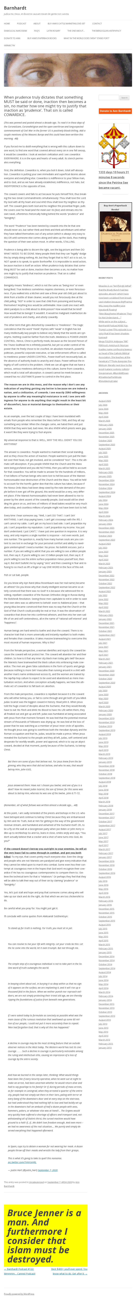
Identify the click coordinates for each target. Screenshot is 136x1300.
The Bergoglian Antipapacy (106, 30)
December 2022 (106, 575)
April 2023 (103, 559)
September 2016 (107, 873)
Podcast (21, 23)
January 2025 (105, 476)
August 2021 (105, 639)
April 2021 (103, 654)
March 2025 (104, 468)
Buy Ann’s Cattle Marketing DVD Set (66, 23)
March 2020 (104, 706)
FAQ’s (36, 30)
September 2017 (107, 825)
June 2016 (103, 885)
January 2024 (105, 523)
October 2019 (105, 726)
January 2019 (105, 762)
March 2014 (104, 992)
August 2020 (105, 686)
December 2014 (106, 956)
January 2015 (105, 952)
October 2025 (105, 440)
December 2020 (106, 670)
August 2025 (105, 448)
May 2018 (103, 793)
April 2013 (103, 1035)
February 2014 (106, 996)
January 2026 (105, 428)
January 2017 (105, 857)
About (37, 23)
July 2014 (103, 976)
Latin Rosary (53, 30)
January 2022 (105, 619)
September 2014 (107, 968)
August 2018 (105, 781)
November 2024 (106, 484)
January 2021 (105, 666)
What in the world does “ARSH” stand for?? (86, 38)
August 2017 (105, 829)
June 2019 (103, 742)
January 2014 (105, 1000)
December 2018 (106, 765)
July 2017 (103, 833)
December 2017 (106, 813)
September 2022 (107, 587)
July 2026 (103, 404)
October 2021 (105, 631)
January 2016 (105, 904)
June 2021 (103, 646)
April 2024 (103, 512)
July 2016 (103, 881)
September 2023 (107, 539)
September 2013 (107, 1015)
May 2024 (103, 508)
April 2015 (103, 940)
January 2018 (105, 809)
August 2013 (105, 1019)
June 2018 (103, 789)
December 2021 (106, 623)
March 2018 (104, 801)
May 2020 (103, 698)
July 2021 (103, 642)
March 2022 (104, 611)
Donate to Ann (12, 38)
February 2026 (106, 424)
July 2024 (103, 500)
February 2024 (106, 519)
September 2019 (107, 730)
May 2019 (103, 746)
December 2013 (106, 1004)
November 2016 (106, 865)
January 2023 (105, 571)
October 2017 (105, 821)
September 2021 (107, 635)
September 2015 (107, 920)
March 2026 (104, 420)
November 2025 (106, 436)
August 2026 (105, 400)
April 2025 (103, 464)
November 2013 (106, 1008)
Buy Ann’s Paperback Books (42, 38)
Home (7, 23)
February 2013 (106, 1043)
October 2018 (105, 773)
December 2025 (106, 432)
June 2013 (103, 1027)
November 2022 (106, 579)
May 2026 (103, 412)
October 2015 (105, 916)
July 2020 (103, 690)
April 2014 (103, 988)
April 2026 (103, 416)
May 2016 (103, 888)
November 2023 (106, 531)
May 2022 (103, 603)
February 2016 (106, 900)
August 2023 (105, 543)
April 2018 (103, 797)
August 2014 (105, 972)
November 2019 (106, 722)
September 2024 (107, 492)
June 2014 (103, 980)
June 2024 (103, 504)
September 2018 (107, 777)
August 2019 (105, 734)
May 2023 (103, 555)
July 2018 (103, 785)
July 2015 (103, 928)
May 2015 (103, 936)
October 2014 (105, 964)
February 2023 (106, 567)
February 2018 (106, 805)
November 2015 (106, 912)
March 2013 (104, 1039)
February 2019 (106, 758)
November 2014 (106, 960)
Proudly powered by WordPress (19, 1294)
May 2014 (103, 984)
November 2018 (106, 769)
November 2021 (106, 627)
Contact (97, 23)
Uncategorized (36, 1182)
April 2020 (103, 702)
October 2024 (105, 488)
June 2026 (103, 408)
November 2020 (106, 674)
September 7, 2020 (48, 1170)
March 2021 (104, 658)
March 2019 (104, 754)
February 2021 (106, 662)
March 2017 (104, 849)
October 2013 (105, 1012)
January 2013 (105, 1047)
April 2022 (103, 607)
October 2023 (105, 535)
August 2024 (105, 496)
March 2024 (104, 516)
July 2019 (103, 738)
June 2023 (103, 551)
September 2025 (107, 444)
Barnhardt (15, 8)
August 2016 (105, 877)
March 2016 (104, 896)
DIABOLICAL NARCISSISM (15, 30)
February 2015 (106, 948)
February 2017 (106, 853)
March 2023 (104, 563)
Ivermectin (9, 45)
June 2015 (103, 932)
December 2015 (106, 908)
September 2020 (107, 682)
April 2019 (103, 750)
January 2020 (105, 714)
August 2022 (105, 591)
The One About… (76, 30)
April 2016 (103, 892)
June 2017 (103, 837)
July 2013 (103, 1023)
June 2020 (103, 694)
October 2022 (105, 583)
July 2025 (103, 452)
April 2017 (103, 845)
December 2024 (106, 480)
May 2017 (103, 841)
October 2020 (105, 678)
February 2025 (106, 472)
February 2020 (106, 710)
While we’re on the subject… (113, 321)
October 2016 (105, 869)
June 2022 (103, 599)
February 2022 (106, 615)
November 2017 (106, 817)
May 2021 (103, 650)
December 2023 (106, 527)
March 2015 (104, 944)
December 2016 (106, 861)
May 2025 (103, 460)
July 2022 (103, 595)
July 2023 (103, 547)
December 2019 (106, 718)
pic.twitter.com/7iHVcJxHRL (22, 1162)
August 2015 (105, 924)
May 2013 (103, 1031)
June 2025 (103, 456)
